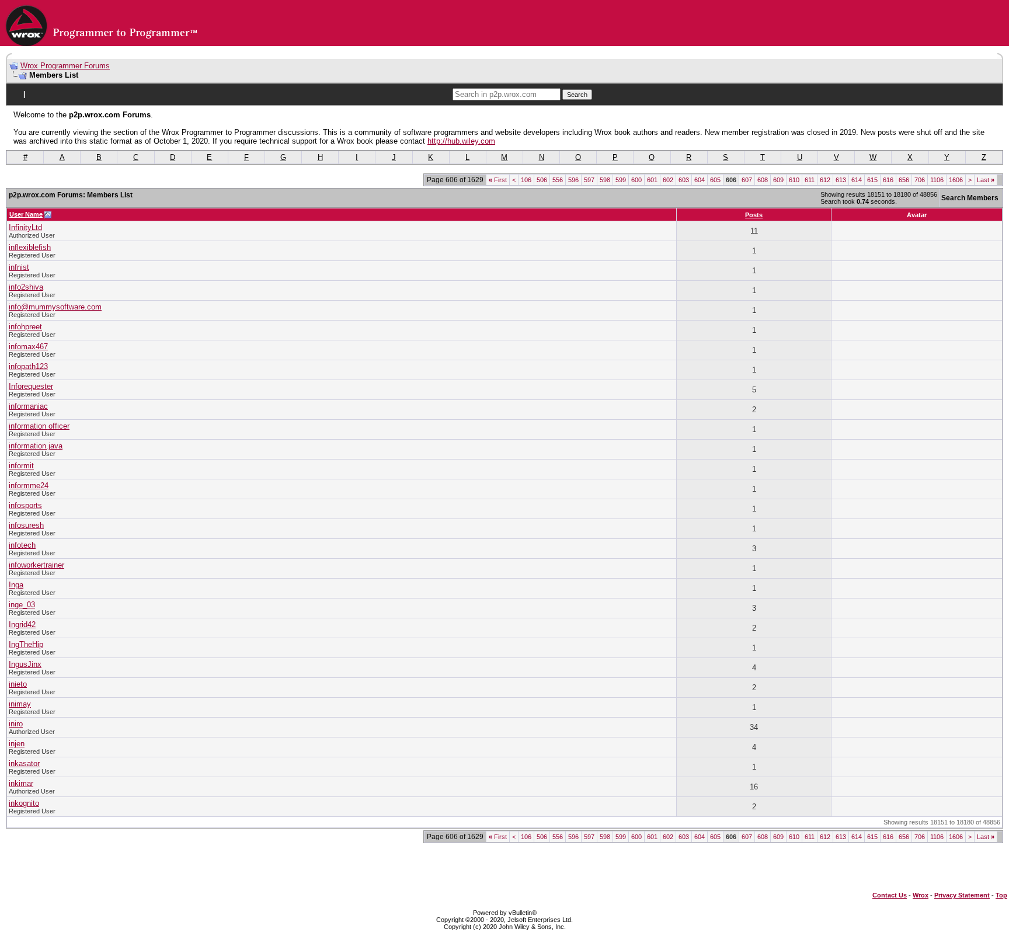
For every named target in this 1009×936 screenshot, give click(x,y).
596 (573, 179)
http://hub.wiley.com (461, 141)
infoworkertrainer (36, 565)
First (498, 179)
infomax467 (28, 346)
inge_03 (22, 604)
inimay (20, 704)
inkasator (24, 763)
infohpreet (25, 326)
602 (668, 179)
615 (872, 179)
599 (620, 179)
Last (985, 179)
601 (652, 179)
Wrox (920, 895)
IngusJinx (25, 664)
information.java (35, 445)
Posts (754, 214)
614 (856, 179)
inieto (18, 684)
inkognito (24, 803)
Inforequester (31, 386)
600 (636, 179)
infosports (25, 505)
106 (526, 179)
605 (715, 179)
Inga (16, 584)
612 (825, 179)
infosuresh (26, 525)
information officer (39, 426)
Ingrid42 (22, 624)
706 (919, 179)
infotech (22, 545)
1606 (956, 179)
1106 (937, 179)
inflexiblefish (30, 247)
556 (557, 179)
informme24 (28, 485)
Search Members (969, 198)
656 (904, 179)
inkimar (21, 783)
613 (841, 179)
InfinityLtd (25, 227)
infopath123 (28, 366)
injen (17, 743)
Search (577, 94)
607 (747, 179)
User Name (26, 214)
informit (21, 465)
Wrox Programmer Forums (65, 65)
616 (888, 179)
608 (762, 179)
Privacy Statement (962, 895)
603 (684, 179)
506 (542, 179)
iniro (16, 723)
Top (1001, 895)
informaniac (28, 406)
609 (778, 179)
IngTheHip (26, 644)
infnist (19, 267)
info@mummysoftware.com (55, 306)
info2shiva (26, 287)
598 (605, 179)
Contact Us (889, 895)
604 (699, 179)
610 (794, 179)
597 (589, 179)
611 (810, 179)
